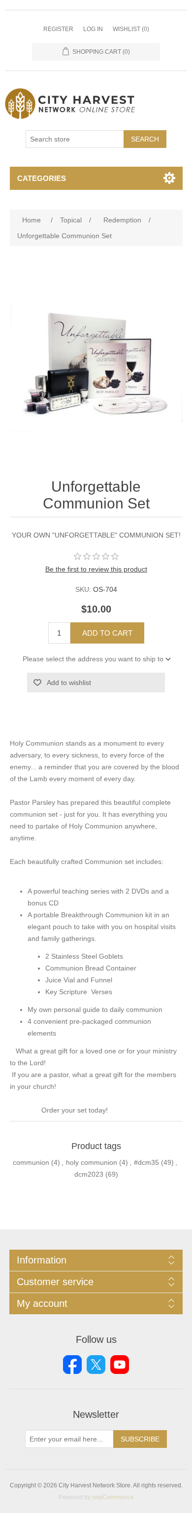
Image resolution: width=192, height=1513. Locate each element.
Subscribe (140, 1439)
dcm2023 (88, 1174)
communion (31, 1162)
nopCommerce (113, 1497)
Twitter (96, 1364)
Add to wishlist (69, 682)
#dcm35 (146, 1162)
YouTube (119, 1364)
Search (145, 139)
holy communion (91, 1162)
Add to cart (107, 633)
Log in (93, 29)
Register (58, 29)
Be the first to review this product (96, 569)
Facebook (72, 1364)
